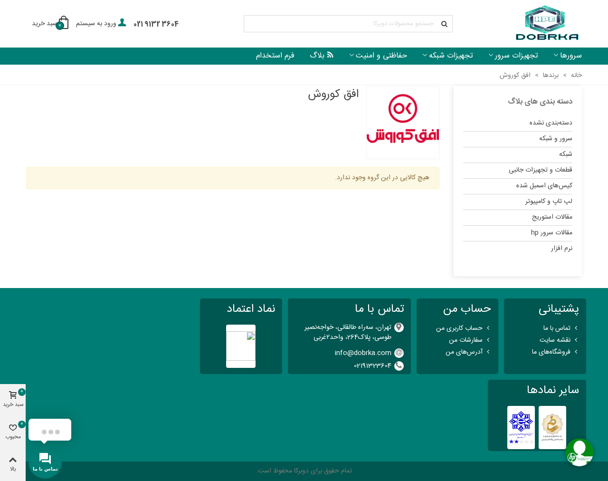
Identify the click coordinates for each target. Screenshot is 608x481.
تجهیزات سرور (516, 55)
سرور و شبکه (555, 138)
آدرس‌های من (464, 352)
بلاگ (317, 55)
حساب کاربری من (459, 328)
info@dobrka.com (363, 353)
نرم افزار (561, 248)
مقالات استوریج (552, 217)
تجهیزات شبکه (451, 55)
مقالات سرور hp (551, 233)
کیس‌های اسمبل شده (544, 186)
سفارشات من (466, 340)
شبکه (565, 154)
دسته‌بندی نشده (551, 123)
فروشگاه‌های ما (551, 352)
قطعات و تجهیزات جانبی (540, 170)
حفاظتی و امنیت (381, 55)
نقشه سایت (555, 340)
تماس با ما (556, 328)
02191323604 (372, 366)
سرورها (571, 55)
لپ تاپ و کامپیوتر (548, 201)
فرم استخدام (275, 55)
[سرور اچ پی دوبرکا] (546, 24)
